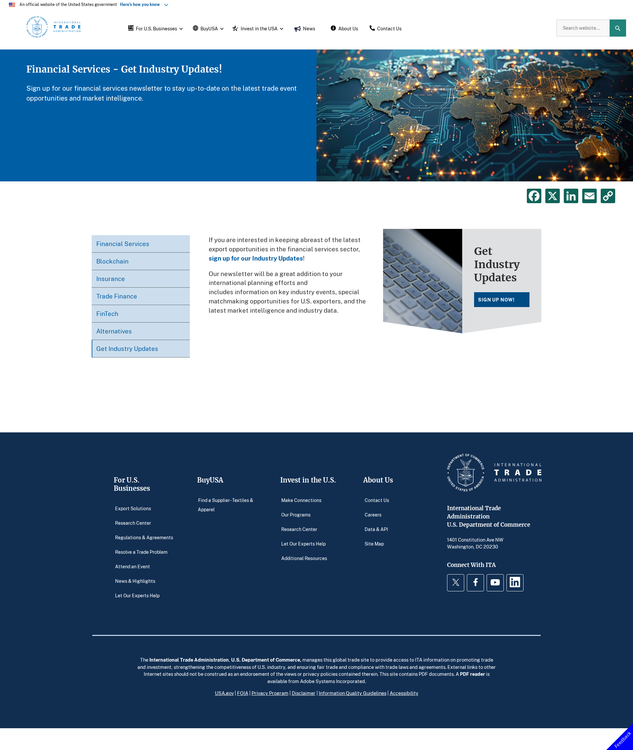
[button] (155, 28)
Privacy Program (270, 693)
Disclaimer (304, 693)
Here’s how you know (141, 4)
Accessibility (404, 693)
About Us (378, 480)
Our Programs (296, 514)
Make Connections (301, 500)
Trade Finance (116, 296)
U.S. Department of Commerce (265, 660)
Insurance (110, 278)
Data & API (376, 529)
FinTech (107, 313)
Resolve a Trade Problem (141, 552)
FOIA (242, 693)
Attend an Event (132, 566)
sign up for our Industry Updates (256, 258)
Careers (373, 514)
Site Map (374, 544)
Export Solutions (133, 508)
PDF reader (472, 674)
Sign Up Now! (496, 299)
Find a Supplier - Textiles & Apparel (225, 504)
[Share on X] (552, 196)
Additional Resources (304, 558)
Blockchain (112, 261)
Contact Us (377, 500)
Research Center (133, 523)
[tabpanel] (316, 115)
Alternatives (114, 331)
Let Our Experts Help (137, 595)
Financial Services (122, 243)
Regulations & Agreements (144, 537)
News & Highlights (135, 581)
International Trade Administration (189, 660)
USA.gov (224, 693)
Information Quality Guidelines (352, 693)
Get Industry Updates (127, 348)
